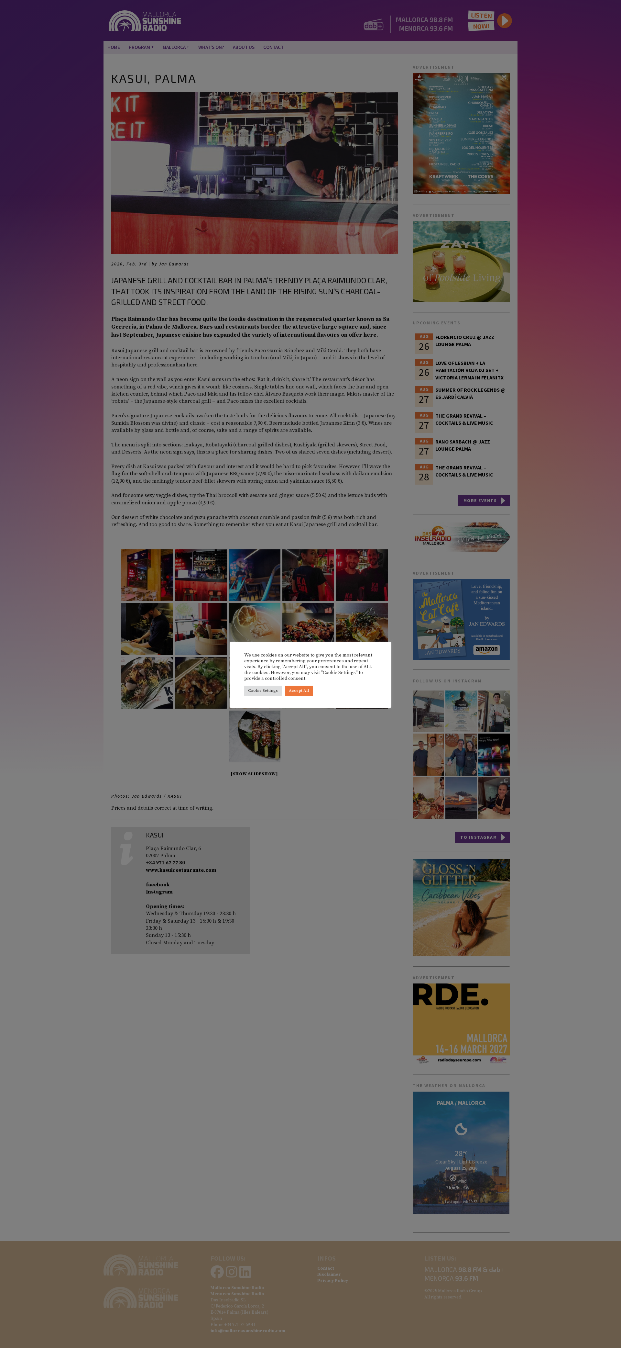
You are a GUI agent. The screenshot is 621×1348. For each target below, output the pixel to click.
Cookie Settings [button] (263, 690)
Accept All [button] (299, 690)
